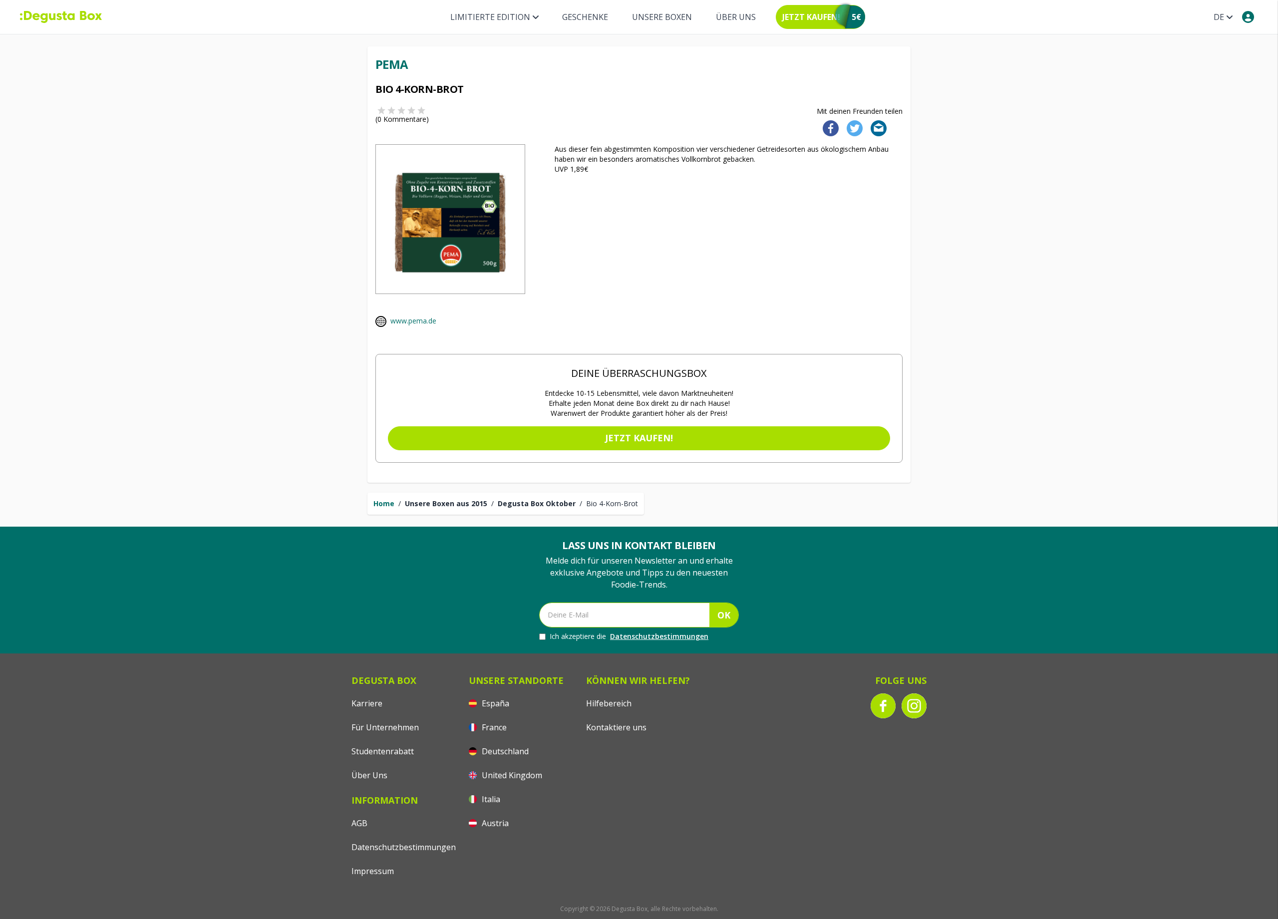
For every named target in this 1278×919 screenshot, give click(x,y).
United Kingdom (511, 775)
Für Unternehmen (385, 727)
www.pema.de (413, 320)
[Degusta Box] (61, 17)
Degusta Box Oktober (537, 503)
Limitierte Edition (490, 16)
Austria (494, 823)
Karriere (366, 703)
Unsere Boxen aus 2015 (446, 503)
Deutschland (504, 751)
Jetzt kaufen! (639, 438)
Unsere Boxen (662, 16)
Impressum (372, 871)
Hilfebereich (609, 703)
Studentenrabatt (382, 751)
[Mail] (876, 127)
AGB (359, 823)
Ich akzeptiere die (629, 636)
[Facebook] (828, 127)
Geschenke (585, 16)
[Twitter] (853, 127)
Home (383, 503)
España (494, 703)
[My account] (1248, 17)
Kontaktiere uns (616, 727)
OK (723, 615)
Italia (490, 799)
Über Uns (736, 16)
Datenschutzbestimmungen (659, 636)
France (493, 727)
